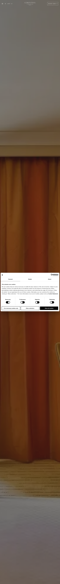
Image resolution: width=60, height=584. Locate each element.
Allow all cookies (49, 308)
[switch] (23, 302)
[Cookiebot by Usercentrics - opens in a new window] (52, 275)
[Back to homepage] (30, 3)
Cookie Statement (53, 293)
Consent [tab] (10, 279)
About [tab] (49, 279)
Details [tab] (30, 279)
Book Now (52, 3)
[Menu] (2, 4)
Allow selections (30, 308)
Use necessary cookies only (11, 308)
